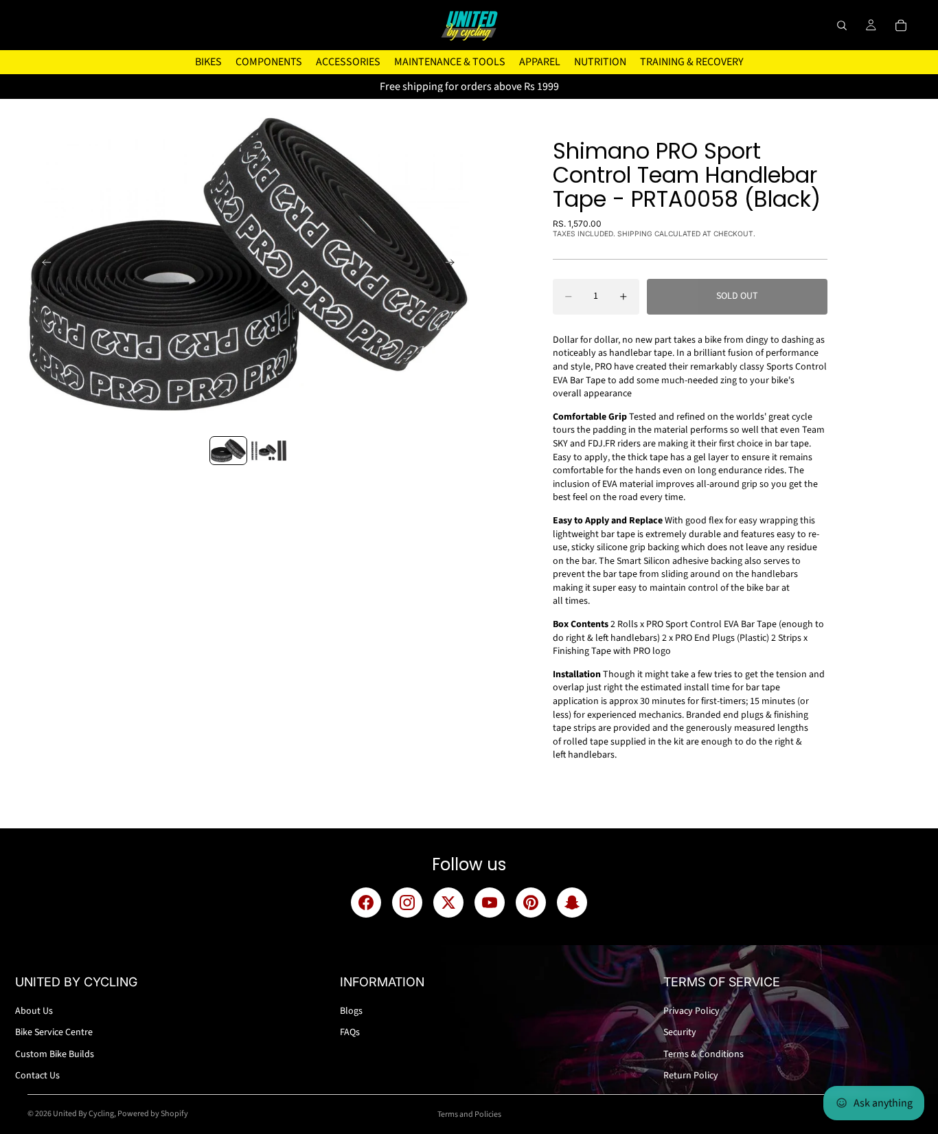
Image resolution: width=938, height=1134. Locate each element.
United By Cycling (83, 1114)
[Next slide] (454, 264)
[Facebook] (366, 902)
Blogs (351, 1011)
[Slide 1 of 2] (228, 451)
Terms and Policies (469, 1114)
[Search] (842, 25)
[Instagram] (407, 902)
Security (679, 1032)
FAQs (350, 1032)
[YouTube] (489, 902)
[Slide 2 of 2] (268, 451)
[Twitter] (448, 902)
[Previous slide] (42, 264)
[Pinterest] (531, 902)
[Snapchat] (572, 902)
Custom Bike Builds (54, 1054)
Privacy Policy (691, 1011)
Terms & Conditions (703, 1054)
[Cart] (901, 25)
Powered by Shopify (152, 1114)
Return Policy (690, 1075)
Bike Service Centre (54, 1032)
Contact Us (37, 1075)
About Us (34, 1011)
